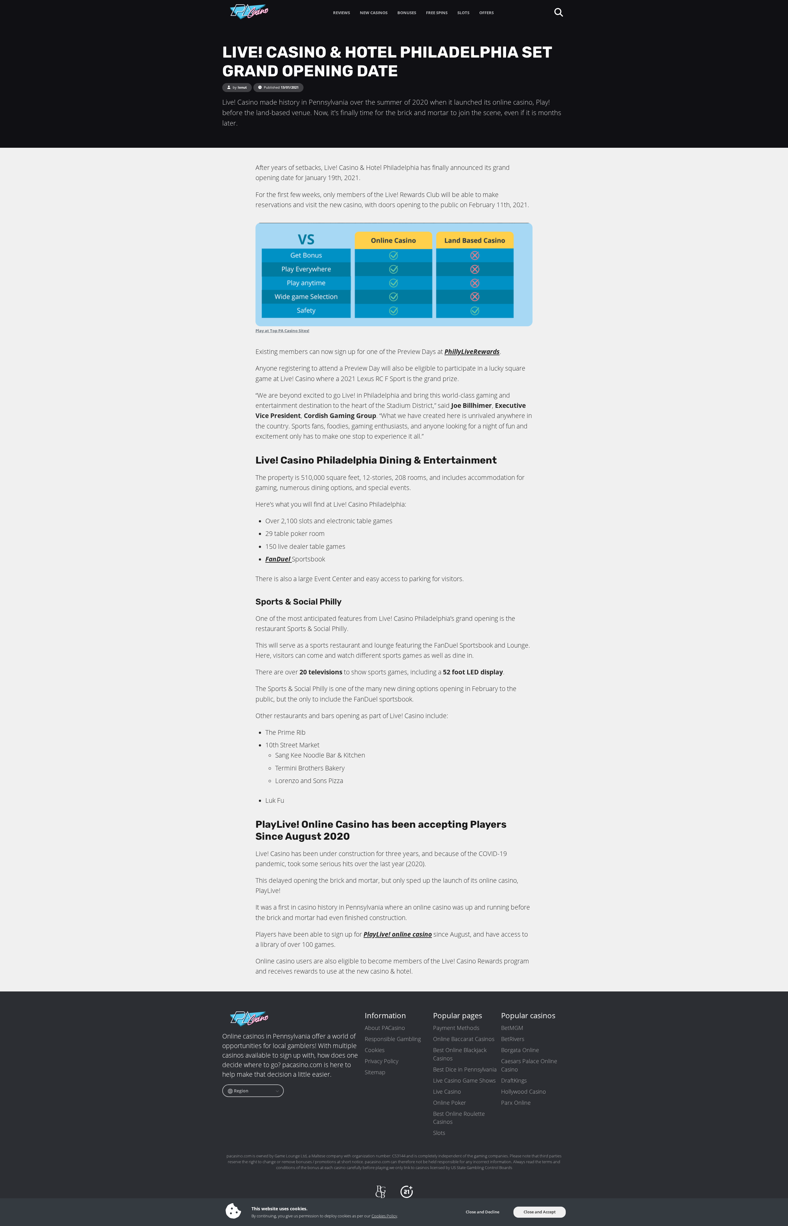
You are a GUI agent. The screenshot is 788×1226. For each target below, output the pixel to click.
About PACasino (385, 1027)
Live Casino (447, 1091)
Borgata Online (520, 1050)
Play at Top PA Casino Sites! (282, 330)
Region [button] (240, 1091)
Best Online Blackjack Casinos (460, 1054)
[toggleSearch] (558, 12)
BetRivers (512, 1039)
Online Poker (449, 1102)
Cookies (374, 1050)
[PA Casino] (249, 11)
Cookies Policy (384, 1216)
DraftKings (514, 1080)
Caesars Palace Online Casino (529, 1065)
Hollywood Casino (523, 1091)
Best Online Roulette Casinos (459, 1117)
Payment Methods (456, 1027)
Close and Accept (540, 1212)
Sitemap (375, 1072)
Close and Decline (482, 1212)
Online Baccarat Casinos (463, 1039)
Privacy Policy (381, 1061)
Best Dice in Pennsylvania (465, 1069)
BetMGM (512, 1027)
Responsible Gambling (393, 1039)
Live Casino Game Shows (464, 1080)
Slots (439, 1132)
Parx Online (516, 1102)
